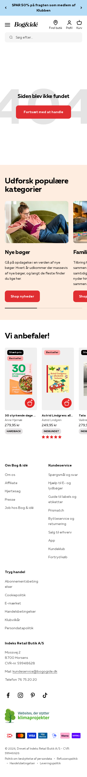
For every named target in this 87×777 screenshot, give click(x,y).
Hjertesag (13, 491)
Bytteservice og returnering (61, 521)
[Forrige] (6, 7)
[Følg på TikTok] (45, 695)
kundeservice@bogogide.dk (35, 671)
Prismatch (56, 510)
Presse (10, 499)
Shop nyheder (22, 296)
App (51, 540)
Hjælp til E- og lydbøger (59, 485)
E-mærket (13, 603)
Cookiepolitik (15, 595)
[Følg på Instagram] (20, 695)
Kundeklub (56, 549)
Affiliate (11, 483)
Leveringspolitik (50, 763)
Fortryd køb (57, 557)
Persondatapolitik (19, 628)
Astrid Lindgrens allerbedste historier (58, 415)
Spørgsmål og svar (63, 475)
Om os (10, 475)
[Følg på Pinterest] (32, 695)
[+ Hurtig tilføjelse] (29, 402)
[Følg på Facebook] (8, 695)
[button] (51, 437)
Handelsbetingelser (20, 611)
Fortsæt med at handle (43, 112)
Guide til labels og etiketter (62, 499)
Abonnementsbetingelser (21, 584)
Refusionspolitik (67, 758)
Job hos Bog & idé (19, 507)
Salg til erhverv (60, 532)
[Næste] (81, 7)
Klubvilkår (12, 620)
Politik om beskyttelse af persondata (28, 758)
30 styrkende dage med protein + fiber (21, 415)
